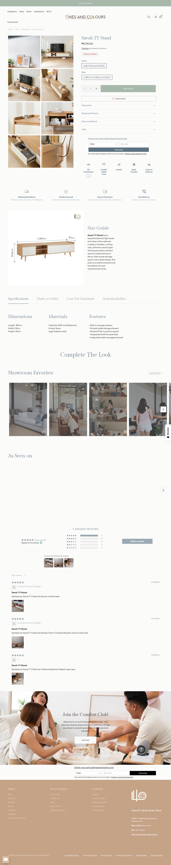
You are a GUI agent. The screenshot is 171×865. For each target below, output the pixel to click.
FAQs (52, 802)
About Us (11, 798)
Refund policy (141, 855)
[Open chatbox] (5, 859)
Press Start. (45, 855)
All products (25, 29)
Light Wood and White (94, 66)
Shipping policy (157, 855)
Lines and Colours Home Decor (27, 855)
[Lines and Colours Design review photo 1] (18, 606)
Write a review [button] (137, 541)
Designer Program (99, 802)
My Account (55, 794)
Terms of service (90, 855)
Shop (17, 29)
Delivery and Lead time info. (136, 154)
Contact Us (54, 798)
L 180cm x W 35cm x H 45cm (97, 78)
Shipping (85, 48)
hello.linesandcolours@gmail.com (144, 834)
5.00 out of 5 (40, 540)
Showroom (12, 810)
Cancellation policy (71, 855)
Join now (85, 740)
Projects (95, 794)
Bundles (11, 802)
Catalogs (11, 814)
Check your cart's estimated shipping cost (107, 138)
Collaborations (98, 806)
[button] (148, 16)
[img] (18, 582)
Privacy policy (106, 855)
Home (10, 29)
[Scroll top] (168, 862)
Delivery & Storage (57, 810)
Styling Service (98, 810)
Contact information (124, 855)
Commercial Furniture (17, 818)
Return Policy (55, 806)
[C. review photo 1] (18, 679)
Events (11, 806)
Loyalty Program (98, 798)
